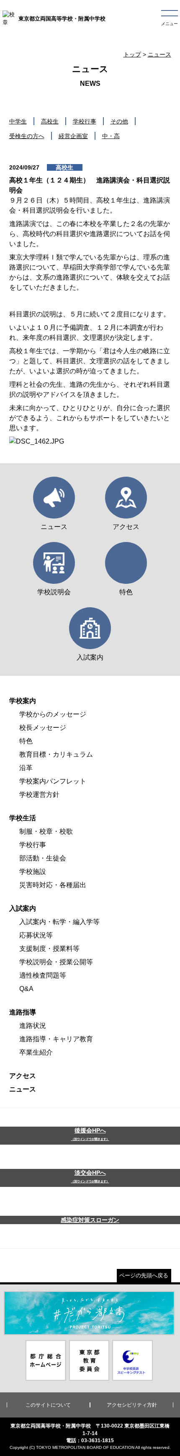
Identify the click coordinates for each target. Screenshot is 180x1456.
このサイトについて (48, 1405)
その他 (119, 121)
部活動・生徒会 (42, 858)
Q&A (26, 988)
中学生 (18, 121)
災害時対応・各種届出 (52, 884)
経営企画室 (73, 136)
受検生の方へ (26, 136)
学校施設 (32, 871)
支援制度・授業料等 (49, 948)
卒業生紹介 (36, 1052)
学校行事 (84, 121)
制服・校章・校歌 (46, 831)
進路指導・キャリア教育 (56, 1039)
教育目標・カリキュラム (56, 754)
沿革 (26, 767)
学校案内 (22, 700)
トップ (132, 54)
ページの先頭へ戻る (143, 1275)
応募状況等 (36, 935)
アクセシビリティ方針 (132, 1405)
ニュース (159, 54)
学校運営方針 (39, 794)
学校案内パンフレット (52, 781)
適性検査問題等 (42, 975)
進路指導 (22, 1012)
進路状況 (32, 1025)
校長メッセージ (42, 727)
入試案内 (22, 908)
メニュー (169, 23)
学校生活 (22, 818)
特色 (26, 741)
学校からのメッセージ (52, 714)
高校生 (50, 121)
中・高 (111, 136)
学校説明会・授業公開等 (56, 962)
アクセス (22, 1075)
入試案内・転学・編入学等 (59, 921)
